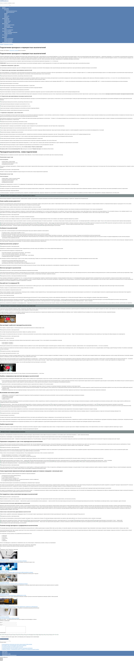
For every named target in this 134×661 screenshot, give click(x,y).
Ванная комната (5, 23)
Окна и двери (4, 34)
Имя (1, 622)
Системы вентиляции (8, 39)
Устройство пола (5, 8)
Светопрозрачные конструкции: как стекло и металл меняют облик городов (17, 644)
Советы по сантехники (8, 29)
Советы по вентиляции (8, 38)
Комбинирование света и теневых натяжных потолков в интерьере (13, 560)
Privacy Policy (4, 651)
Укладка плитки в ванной (9, 24)
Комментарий (2, 632)
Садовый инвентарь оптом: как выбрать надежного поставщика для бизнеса (17, 648)
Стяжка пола (6, 16)
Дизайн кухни (7, 22)
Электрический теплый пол (11, 11)
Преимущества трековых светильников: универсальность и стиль (13, 595)
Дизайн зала (6, 19)
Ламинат (6, 13)
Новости (3, 7)
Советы (5, 36)
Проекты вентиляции (8, 41)
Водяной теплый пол (10, 12)
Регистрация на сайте (6, 653)
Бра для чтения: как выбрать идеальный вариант (9, 618)
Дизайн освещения (8, 33)
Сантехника (4, 28)
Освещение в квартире (6, 31)
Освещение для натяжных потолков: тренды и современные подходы (14, 583)
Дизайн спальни (7, 21)
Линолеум (6, 17)
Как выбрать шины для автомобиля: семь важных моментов (14, 645)
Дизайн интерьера (5, 18)
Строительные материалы (7, 42)
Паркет (5, 14)
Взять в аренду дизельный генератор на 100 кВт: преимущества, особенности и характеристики (19, 606)
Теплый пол (6, 9)
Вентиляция (4, 37)
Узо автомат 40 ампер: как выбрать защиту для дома (12, 646)
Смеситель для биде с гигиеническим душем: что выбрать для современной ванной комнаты (20, 649)
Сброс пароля (4, 652)
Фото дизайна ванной (8, 27)
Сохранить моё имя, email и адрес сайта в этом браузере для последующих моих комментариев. (20, 636)
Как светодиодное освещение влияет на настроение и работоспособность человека (16, 572)
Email (1, 624)
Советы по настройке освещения (10, 32)
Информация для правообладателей (9, 655)
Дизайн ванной (7, 26)
